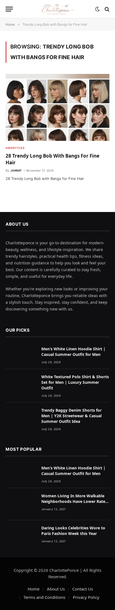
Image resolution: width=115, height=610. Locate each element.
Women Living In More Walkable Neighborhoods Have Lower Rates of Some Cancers (74, 501)
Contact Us (82, 589)
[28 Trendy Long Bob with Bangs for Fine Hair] (57, 107)
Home (33, 589)
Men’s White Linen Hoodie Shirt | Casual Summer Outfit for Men (73, 351)
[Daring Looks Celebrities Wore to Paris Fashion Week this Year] (21, 536)
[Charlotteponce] (57, 9)
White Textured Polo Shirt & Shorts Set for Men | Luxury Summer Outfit (75, 382)
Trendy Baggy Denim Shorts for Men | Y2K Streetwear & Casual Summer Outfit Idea (71, 416)
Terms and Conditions (44, 597)
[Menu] (9, 9)
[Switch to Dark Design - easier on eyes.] (97, 9)
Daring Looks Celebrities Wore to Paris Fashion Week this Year (73, 530)
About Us (56, 589)
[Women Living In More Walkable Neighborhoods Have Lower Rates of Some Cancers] (21, 504)
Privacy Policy (86, 597)
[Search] (106, 9)
